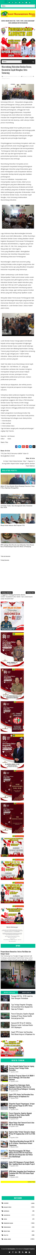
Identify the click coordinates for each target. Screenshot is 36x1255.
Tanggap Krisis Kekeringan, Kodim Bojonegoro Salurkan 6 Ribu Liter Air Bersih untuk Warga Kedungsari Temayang (22, 1087)
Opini (5, 1219)
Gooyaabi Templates (29, 1249)
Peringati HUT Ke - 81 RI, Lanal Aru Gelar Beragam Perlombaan (22, 997)
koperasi (6, 1211)
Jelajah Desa (6, 78)
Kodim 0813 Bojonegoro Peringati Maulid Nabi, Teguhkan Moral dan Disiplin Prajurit (22, 1163)
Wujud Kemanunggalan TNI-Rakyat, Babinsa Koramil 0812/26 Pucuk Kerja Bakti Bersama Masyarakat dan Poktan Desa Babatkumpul (21, 1154)
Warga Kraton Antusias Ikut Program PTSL (13, 525)
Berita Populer (9, 992)
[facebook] (12, 2)
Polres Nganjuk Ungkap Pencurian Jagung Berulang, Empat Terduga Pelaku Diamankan (21, 1068)
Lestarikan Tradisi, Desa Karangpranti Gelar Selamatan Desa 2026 (16, 506)
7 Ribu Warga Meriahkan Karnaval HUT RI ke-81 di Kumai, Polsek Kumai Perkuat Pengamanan (21, 1143)
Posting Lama (30, 593)
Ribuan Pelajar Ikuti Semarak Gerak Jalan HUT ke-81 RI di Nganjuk (21, 1123)
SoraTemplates (11, 1249)
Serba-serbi (7, 1239)
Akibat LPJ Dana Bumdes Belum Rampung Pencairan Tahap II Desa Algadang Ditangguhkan (18, 487)
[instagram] (19, 2)
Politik (6, 1235)
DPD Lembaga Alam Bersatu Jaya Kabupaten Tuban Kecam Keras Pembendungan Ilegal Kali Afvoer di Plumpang (17, 545)
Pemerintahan (8, 1223)
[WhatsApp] (6, 1251)
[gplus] (16, 2)
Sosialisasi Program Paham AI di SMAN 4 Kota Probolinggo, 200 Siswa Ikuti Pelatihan (21, 1077)
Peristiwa (7, 1231)
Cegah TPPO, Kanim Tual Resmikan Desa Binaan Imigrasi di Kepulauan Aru (23, 1033)
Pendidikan (7, 1227)
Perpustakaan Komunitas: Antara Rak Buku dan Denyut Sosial (16, 952)
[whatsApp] (6, 1)
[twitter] (9, 2)
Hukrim (6, 1203)
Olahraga (7, 1215)
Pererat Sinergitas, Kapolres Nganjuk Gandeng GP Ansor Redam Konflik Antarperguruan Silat (22, 1016)
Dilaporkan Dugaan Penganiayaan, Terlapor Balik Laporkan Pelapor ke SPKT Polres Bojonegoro (22, 1106)
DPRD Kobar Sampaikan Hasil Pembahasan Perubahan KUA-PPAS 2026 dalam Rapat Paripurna (22, 1173)
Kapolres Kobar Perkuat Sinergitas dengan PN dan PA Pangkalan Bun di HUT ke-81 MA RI (22, 1134)
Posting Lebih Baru (7, 593)
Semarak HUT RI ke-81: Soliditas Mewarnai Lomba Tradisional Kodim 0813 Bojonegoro (22, 1025)
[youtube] (29, 2)
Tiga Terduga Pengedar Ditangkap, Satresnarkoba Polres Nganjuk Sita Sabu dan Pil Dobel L (22, 1006)
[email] (26, 2)
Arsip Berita (26, 992)
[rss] (23, 2)
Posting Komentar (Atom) (17, 595)
